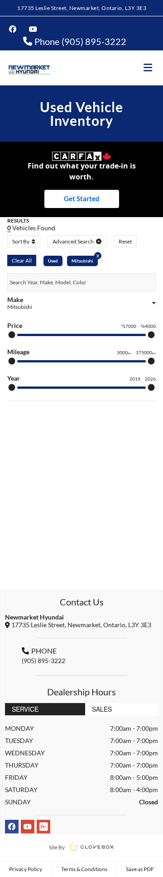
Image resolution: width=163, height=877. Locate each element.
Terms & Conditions (84, 869)
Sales (102, 708)
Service (25, 708)
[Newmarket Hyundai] (28, 68)
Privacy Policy (25, 869)
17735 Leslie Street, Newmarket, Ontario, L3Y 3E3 (81, 8)
